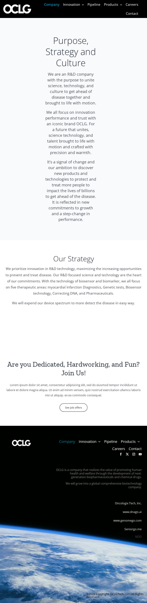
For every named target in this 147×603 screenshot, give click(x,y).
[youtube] (140, 454)
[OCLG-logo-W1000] (17, 5)
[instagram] (133, 454)
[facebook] (120, 454)
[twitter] (127, 454)
